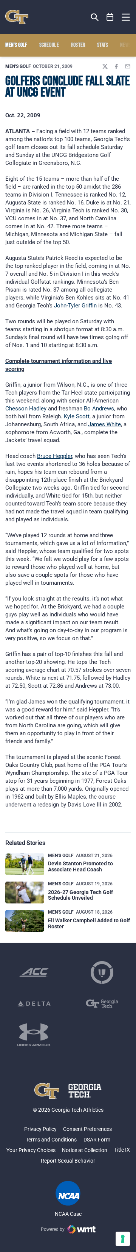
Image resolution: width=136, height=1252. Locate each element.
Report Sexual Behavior (68, 1161)
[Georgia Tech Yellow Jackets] (16, 17)
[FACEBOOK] (116, 66)
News (125, 45)
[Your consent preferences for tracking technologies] (123, 1239)
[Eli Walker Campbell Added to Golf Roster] (24, 921)
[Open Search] (94, 17)
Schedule (49, 45)
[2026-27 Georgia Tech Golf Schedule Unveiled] (24, 892)
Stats (102, 45)
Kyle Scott (77, 416)
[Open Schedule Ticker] (110, 17)
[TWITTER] (105, 66)
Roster (78, 45)
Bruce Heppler (54, 456)
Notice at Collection (84, 1150)
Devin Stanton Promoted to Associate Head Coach (80, 866)
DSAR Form (96, 1140)
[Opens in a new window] (34, 972)
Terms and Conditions (51, 1140)
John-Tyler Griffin (75, 305)
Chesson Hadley (25, 408)
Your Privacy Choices (31, 1150)
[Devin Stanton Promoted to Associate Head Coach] (24, 864)
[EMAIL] (128, 66)
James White (104, 424)
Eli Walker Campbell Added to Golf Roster (89, 923)
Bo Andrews (99, 408)
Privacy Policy (40, 1129)
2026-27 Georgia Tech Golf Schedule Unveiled (80, 895)
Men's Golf (18, 66)
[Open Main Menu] (126, 17)
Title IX (122, 1150)
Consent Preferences (87, 1129)
